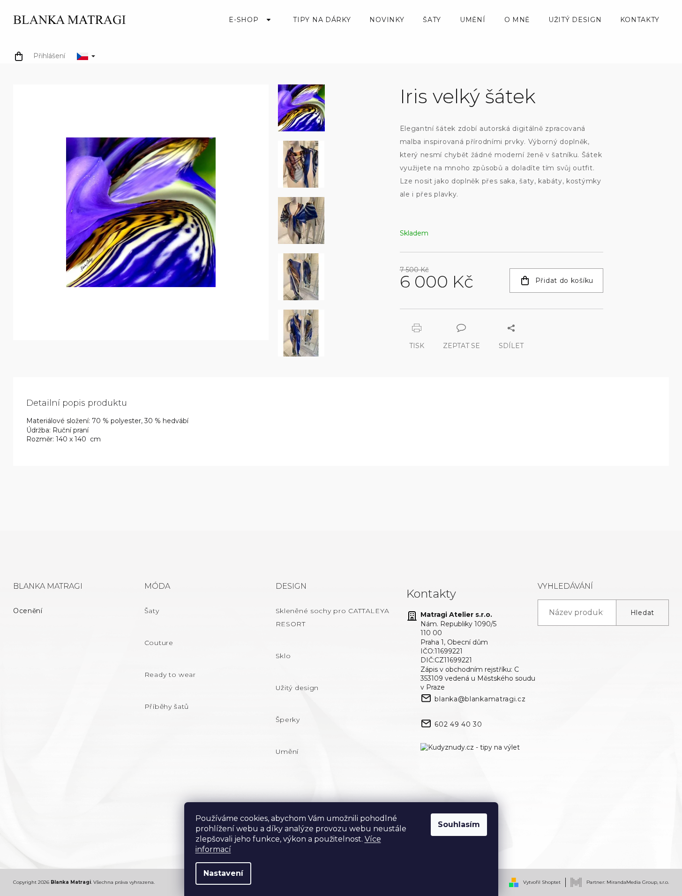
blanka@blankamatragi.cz (480, 699)
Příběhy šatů (166, 706)
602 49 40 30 (458, 724)
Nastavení (223, 873)
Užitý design (297, 687)
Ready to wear (170, 674)
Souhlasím (459, 824)
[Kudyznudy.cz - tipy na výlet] (470, 747)
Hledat (642, 612)
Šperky (288, 719)
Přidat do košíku (564, 280)
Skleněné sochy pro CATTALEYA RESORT (333, 617)
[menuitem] (251, 19)
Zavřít (451, 313)
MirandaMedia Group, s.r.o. (638, 882)
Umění (287, 751)
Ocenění (28, 611)
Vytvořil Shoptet (542, 882)
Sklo (283, 656)
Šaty (151, 611)
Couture (158, 642)
